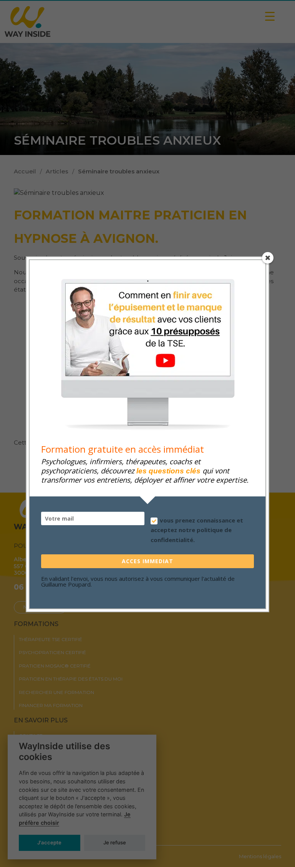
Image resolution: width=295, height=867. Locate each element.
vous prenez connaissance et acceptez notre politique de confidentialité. (197, 530)
